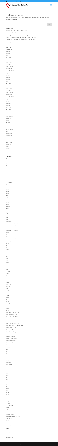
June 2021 (8, 146)
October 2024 (9, 94)
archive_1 (8, 191)
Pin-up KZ (8, 310)
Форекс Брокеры (10, 425)
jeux (7, 277)
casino (7, 228)
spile (7, 390)
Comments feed (9, 435)
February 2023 (9, 129)
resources (8, 373)
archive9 (8, 195)
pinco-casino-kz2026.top (11, 314)
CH (6, 234)
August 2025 (9, 73)
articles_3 (8, 210)
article (7, 200)
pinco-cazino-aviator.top (11, 321)
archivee (8, 197)
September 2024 (10, 96)
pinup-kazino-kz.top (10, 336)
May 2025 (8, 79)
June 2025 (8, 77)
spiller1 (7, 394)
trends (7, 401)
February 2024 (9, 112)
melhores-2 (8, 284)
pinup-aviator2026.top (11, 327)
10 (6, 163)
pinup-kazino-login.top (11, 338)
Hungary (8, 271)
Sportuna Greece (10, 397)
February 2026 (9, 60)
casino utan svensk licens (12, 230)
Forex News (8, 252)
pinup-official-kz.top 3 (11, 342)
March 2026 (8, 57)
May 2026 (8, 53)
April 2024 (8, 107)
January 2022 (9, 142)
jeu (6, 275)
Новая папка (9, 418)
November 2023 (9, 116)
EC (6, 245)
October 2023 (9, 118)
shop (7, 379)
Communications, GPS (11, 239)
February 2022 (9, 140)
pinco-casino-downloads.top (12, 312)
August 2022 (9, 135)
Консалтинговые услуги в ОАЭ (13, 416)
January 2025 (9, 88)
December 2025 (9, 64)
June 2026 (8, 51)
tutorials (8, 403)
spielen (7, 388)
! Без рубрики (9, 158)
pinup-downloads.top (11, 332)
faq (6, 247)
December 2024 (9, 90)
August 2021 (9, 144)
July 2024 (8, 101)
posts (7, 351)
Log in (7, 430)
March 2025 (8, 83)
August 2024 (9, 99)
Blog (7, 213)
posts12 (7, 353)
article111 (8, 204)
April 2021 (8, 148)
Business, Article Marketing (12, 223)
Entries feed (9, 433)
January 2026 (9, 62)
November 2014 (9, 153)
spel (7, 384)
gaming (7, 260)
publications (9, 364)
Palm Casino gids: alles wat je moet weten (16, 32)
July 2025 (8, 75)
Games (7, 258)
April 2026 (8, 55)
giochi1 (7, 262)
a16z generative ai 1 (10, 184)
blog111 (8, 217)
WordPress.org (9, 437)
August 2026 (9, 49)
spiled (7, 392)
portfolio (8, 347)
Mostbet (8, 286)
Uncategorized (9, 405)
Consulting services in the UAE (13, 241)
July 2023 (8, 120)
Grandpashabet (9, 267)
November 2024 (9, 92)
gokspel (7, 265)
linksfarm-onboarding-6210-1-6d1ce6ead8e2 (16, 30)
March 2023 (8, 127)
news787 (8, 297)
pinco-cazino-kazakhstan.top (12, 323)
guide (7, 269)
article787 (8, 206)
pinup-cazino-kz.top (10, 329)
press (7, 355)
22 (6, 167)
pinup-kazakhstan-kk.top (11, 334)
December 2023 (9, 114)
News (7, 288)
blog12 (7, 219)
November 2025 (9, 66)
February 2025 (9, 86)
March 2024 (8, 109)
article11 (8, 202)
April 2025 (8, 81)
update (7, 407)
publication (8, 362)
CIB (6, 236)
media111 (8, 282)
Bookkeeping (9, 221)
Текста (7, 420)
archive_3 (8, 193)
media (7, 280)
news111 (8, 290)
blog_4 (7, 215)
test (7, 399)
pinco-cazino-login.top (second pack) (14, 325)
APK (7, 187)
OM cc (7, 301)
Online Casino (9, 303)
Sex (6, 377)
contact (7, 243)
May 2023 (8, 122)
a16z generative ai (10, 182)
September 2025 (10, 70)
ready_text (8, 371)
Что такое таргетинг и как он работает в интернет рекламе (20, 39)
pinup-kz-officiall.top (11, 340)
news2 (7, 293)
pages (7, 308)
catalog (7, 232)
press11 (8, 358)
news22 (7, 295)
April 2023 (8, 125)
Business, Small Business (12, 226)
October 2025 (9, 68)
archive (7, 189)
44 (6, 174)
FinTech (7, 249)
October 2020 (9, 151)
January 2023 (9, 131)
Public (7, 360)
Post (7, 349)
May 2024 (8, 105)
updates (8, 410)
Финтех (7, 423)
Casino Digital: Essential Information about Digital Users (19, 35)
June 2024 (8, 103)
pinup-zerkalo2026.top (11, 345)
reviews (7, 375)
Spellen (7, 386)
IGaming (8, 273)
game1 (7, 256)
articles (7, 208)
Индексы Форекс (10, 414)
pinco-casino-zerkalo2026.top (13, 319)
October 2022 (9, 133)
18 (6, 165)
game (7, 254)
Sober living (8, 381)
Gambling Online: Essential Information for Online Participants (21, 37)
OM (6, 299)
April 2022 (8, 138)
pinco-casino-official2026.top (12, 316)
